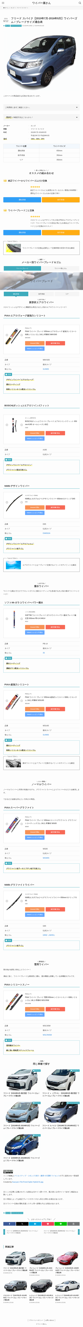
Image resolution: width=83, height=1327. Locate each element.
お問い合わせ (49, 1320)
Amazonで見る (34, 343)
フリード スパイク (16, 25)
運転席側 (22, 200)
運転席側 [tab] (16, 294)
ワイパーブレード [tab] (22, 268)
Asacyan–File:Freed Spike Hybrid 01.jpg (27, 1182)
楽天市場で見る (55, 343)
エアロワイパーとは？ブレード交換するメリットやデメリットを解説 (49, 565)
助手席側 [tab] (41, 294)
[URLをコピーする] (73, 1224)
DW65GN (46, 533)
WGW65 (46, 858)
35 (44, 653)
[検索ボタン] (80, 3)
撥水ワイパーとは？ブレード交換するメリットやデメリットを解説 (48, 763)
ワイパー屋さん (41, 3)
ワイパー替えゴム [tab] (61, 268)
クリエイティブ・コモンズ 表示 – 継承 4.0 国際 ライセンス (37, 1176)
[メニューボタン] (3, 3)
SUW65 (46, 369)
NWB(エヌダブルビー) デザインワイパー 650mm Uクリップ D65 (50, 499)
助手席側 (60, 200)
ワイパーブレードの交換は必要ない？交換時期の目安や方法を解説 (48, 248)
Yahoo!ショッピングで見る (35, 348)
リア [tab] (67, 294)
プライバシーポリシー (36, 1320)
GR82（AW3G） (49, 935)
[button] (9, 1224)
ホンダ (7, 25)
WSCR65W (47, 1035)
